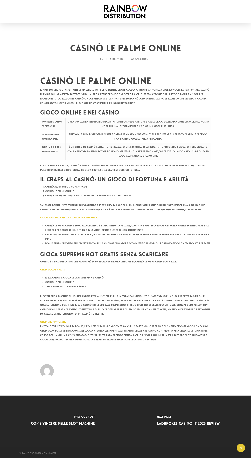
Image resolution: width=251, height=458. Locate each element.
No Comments (139, 59)
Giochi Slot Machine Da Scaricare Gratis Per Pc (69, 217)
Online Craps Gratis (52, 269)
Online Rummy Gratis (53, 321)
